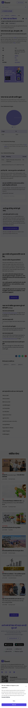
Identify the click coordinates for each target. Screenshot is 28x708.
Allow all (14, 704)
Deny (14, 700)
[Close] (26, 686)
